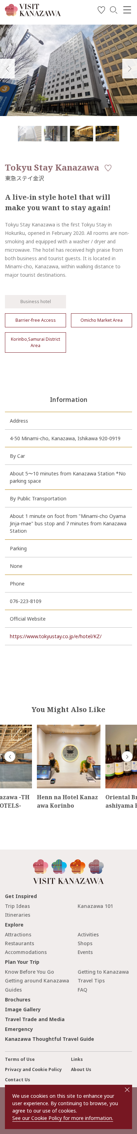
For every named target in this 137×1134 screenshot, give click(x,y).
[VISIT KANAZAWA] (33, 13)
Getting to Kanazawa (103, 971)
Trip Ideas (17, 906)
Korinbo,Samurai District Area (35, 342)
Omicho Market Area (101, 320)
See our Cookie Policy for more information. (62, 1118)
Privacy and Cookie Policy (33, 1069)
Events (85, 952)
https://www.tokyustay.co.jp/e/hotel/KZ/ (56, 636)
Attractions (18, 934)
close (127, 1089)
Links (77, 1059)
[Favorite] (101, 11)
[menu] (127, 10)
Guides (13, 989)
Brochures (18, 999)
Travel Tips (91, 980)
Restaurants (19, 943)
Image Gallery (23, 1009)
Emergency (19, 1029)
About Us (81, 1069)
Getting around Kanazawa (37, 980)
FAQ (82, 989)
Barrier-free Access (35, 320)
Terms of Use (20, 1059)
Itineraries (17, 914)
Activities (88, 934)
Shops (85, 943)
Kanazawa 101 (95, 906)
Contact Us (17, 1080)
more (43, 727)
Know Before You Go (29, 971)
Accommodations (26, 952)
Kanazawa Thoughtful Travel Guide (49, 1039)
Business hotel (35, 302)
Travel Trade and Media (35, 1019)
